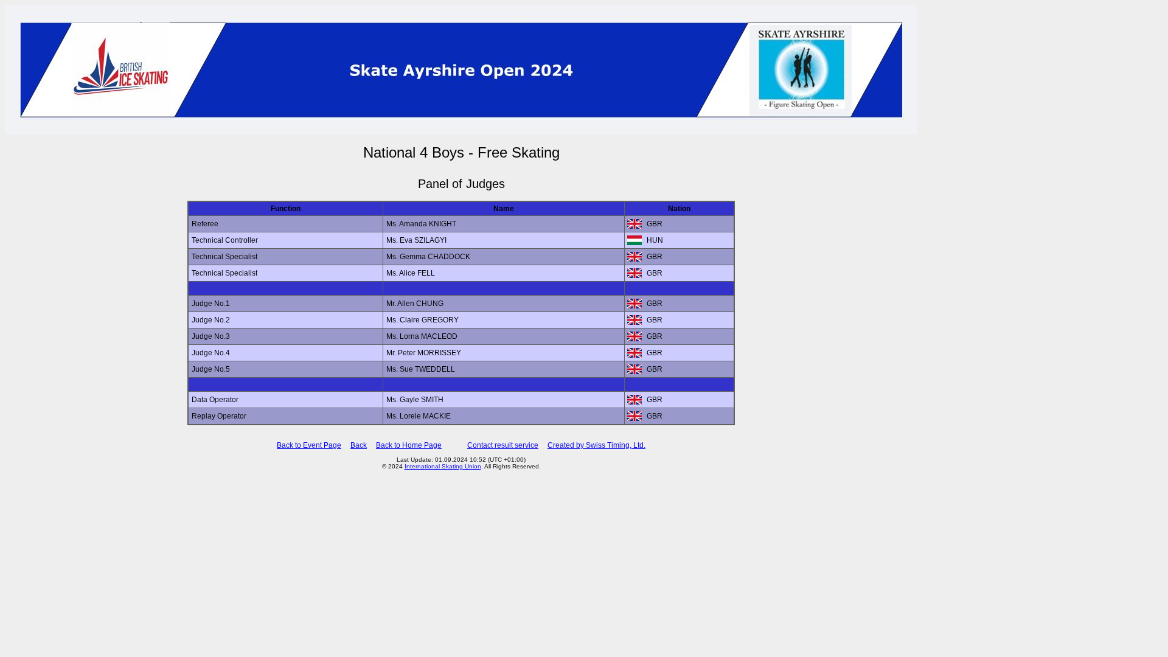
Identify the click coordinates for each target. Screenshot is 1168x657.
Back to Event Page (309, 445)
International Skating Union (443, 466)
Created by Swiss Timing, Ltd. (596, 445)
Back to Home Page (409, 445)
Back (358, 445)
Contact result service (502, 445)
